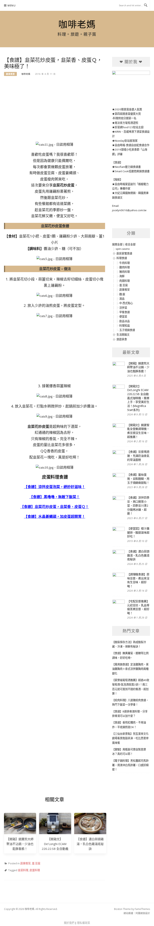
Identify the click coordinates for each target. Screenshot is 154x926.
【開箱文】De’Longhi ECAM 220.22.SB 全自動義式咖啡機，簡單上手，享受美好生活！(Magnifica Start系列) (138, 398)
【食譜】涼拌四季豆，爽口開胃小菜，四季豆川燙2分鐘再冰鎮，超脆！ (138, 505)
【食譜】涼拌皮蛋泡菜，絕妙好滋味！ (54, 486)
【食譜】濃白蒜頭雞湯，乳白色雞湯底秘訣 (90, 844)
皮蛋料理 (34, 870)
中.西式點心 (126, 303)
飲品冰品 (124, 321)
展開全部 (117, 244)
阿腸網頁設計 (143, 913)
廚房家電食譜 (124, 253)
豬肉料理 (124, 271)
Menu (12, 5)
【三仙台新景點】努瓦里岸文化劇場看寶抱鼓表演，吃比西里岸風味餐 (130, 738)
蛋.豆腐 (36, 863)
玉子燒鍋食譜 (127, 330)
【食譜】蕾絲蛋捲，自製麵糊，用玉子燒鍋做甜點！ (138, 478)
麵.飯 (122, 294)
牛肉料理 (124, 263)
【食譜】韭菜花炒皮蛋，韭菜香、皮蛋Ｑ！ (54, 506)
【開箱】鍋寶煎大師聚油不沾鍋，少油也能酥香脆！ (19, 844)
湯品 (122, 298)
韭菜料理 (23, 870)
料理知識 (124, 325)
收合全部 (130, 244)
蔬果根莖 (10, 74)
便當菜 (123, 316)
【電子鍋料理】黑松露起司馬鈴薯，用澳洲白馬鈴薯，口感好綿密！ (130, 765)
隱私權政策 (83, 923)
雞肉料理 (124, 267)
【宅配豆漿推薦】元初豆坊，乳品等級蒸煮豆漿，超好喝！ (138, 607)
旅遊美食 (122, 339)
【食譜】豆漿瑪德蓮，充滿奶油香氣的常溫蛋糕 (138, 455)
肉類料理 (124, 281)
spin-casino (123, 249)
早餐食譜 (124, 312)
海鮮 (122, 276)
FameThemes (142, 909)
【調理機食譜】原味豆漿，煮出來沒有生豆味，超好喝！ (138, 580)
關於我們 (69, 923)
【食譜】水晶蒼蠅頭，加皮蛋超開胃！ (54, 516)
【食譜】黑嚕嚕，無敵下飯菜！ (54, 496)
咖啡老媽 (77, 24)
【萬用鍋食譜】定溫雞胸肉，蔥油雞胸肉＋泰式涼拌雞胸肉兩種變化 (130, 669)
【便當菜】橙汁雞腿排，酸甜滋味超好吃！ (138, 532)
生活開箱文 (123, 334)
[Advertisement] (54, 111)
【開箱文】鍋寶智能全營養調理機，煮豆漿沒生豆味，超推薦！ (138, 431)
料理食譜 (122, 258)
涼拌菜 (123, 307)
